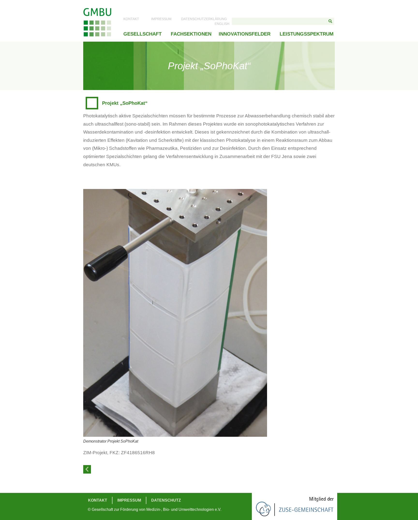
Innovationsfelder (244, 34)
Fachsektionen (191, 34)
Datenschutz (166, 500)
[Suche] (330, 21)
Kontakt (131, 19)
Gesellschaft (142, 34)
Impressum (161, 19)
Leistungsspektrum (307, 34)
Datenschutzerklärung (204, 19)
